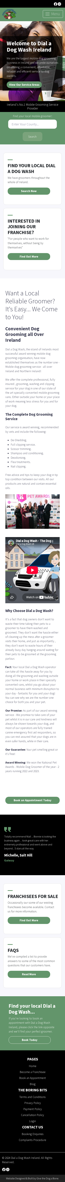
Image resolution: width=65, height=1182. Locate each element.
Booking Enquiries (33, 1134)
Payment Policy (32, 1109)
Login (32, 1121)
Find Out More (29, 256)
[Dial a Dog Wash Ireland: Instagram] (59, 3)
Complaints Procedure (32, 1140)
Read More (29, 974)
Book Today (29, 1040)
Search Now (29, 191)
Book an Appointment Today (32, 800)
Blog (33, 1084)
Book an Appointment (32, 1078)
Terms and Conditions (32, 1097)
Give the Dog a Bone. (47, 1178)
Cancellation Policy (32, 1115)
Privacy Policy (32, 1103)
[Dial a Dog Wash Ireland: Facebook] (56, 3)
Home (32, 1066)
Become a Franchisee (33, 1072)
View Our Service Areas (24, 85)
